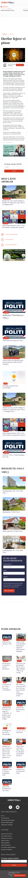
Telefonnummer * (7, 564)
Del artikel (19, 65)
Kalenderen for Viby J (6, 838)
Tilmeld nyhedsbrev (20, 875)
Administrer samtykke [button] (7, 825)
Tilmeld (14, 171)
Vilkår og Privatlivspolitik (7, 820)
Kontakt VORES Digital (7, 822)
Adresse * (5, 576)
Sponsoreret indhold (6, 849)
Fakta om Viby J (5, 840)
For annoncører (5, 818)
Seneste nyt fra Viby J (6, 834)
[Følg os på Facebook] (10, 807)
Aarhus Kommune (6, 845)
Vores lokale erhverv (6, 836)
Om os (2, 816)
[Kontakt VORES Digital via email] (17, 807)
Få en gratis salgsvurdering (8, 847)
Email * (5, 570)
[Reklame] (14, 151)
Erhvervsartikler (5, 843)
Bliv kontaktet (9, 591)
